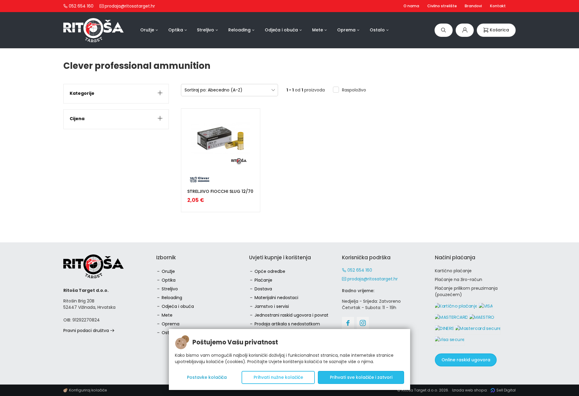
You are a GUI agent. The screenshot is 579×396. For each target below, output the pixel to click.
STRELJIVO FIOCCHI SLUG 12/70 (220, 191)
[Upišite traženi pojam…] (444, 30)
